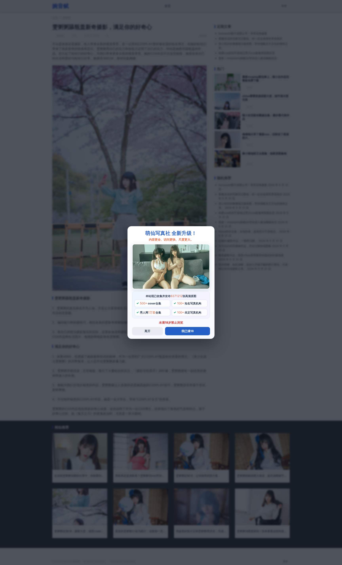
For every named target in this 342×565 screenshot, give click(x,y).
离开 (147, 331)
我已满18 (187, 331)
